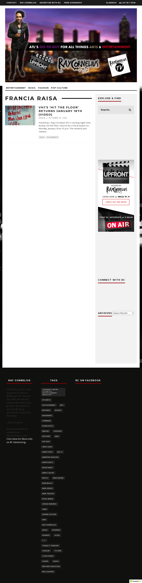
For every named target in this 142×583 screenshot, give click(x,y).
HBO (57, 436)
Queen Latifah (49, 514)
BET (62, 405)
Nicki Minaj (47, 499)
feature (46, 436)
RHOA (44, 530)
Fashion (43, 88)
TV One (58, 551)
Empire (45, 431)
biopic (58, 410)
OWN (44, 509)
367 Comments (52, 137)
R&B (44, 519)
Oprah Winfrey (49, 504)
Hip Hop (46, 441)
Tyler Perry (48, 556)
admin (42, 118)
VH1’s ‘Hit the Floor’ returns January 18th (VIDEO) (60, 111)
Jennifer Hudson (50, 457)
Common (46, 421)
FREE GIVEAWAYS (73, 3)
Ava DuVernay (48, 405)
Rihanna (56, 530)
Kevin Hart (47, 467)
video (56, 561)
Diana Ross (47, 426)
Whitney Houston (51, 566)
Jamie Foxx (47, 452)
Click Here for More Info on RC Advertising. (19, 440)
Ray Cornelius (28, 3)
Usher (45, 561)
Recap (42, 137)
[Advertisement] (116, 137)
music (45, 478)
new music (47, 483)
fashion (58, 431)
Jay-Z (60, 452)
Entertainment (16, 88)
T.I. (44, 540)
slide (57, 535)
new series (47, 488)
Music (32, 88)
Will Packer (48, 571)
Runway (46, 535)
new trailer (48, 493)
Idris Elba (47, 447)
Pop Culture (59, 88)
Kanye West (47, 462)
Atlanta (46, 400)
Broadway (47, 415)
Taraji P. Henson (50, 545)
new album (58, 478)
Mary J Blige (48, 473)
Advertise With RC (50, 3)
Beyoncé (46, 410)
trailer (46, 551)
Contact (12, 3)
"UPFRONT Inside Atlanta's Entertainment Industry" (50, 392)
